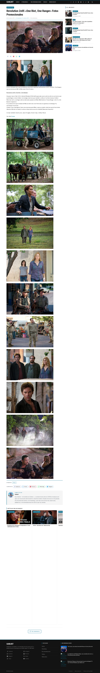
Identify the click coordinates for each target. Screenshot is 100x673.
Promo (13, 116)
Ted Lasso (75, 45)
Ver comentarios (36, 631)
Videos (45, 2)
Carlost (10, 644)
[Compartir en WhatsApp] (16, 56)
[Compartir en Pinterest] (13, 56)
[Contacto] (76, 2)
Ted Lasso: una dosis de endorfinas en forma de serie (80, 646)
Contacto (71, 671)
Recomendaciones (36, 2)
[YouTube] (88, 2)
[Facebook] (71, 2)
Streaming (25, 2)
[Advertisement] (79, 75)
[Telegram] (81, 2)
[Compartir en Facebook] (8, 56)
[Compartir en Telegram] (19, 56)
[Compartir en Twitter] (10, 56)
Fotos (14, 482)
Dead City (75, 11)
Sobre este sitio (78, 671)
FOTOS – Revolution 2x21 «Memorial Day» (41, 525)
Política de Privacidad (87, 671)
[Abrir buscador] (92, 2)
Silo (74, 19)
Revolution (10, 7)
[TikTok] (86, 2)
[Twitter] (83, 2)
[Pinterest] (78, 2)
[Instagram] (73, 2)
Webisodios (52, 2)
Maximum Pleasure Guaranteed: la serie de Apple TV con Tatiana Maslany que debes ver (80, 662)
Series (17, 2)
